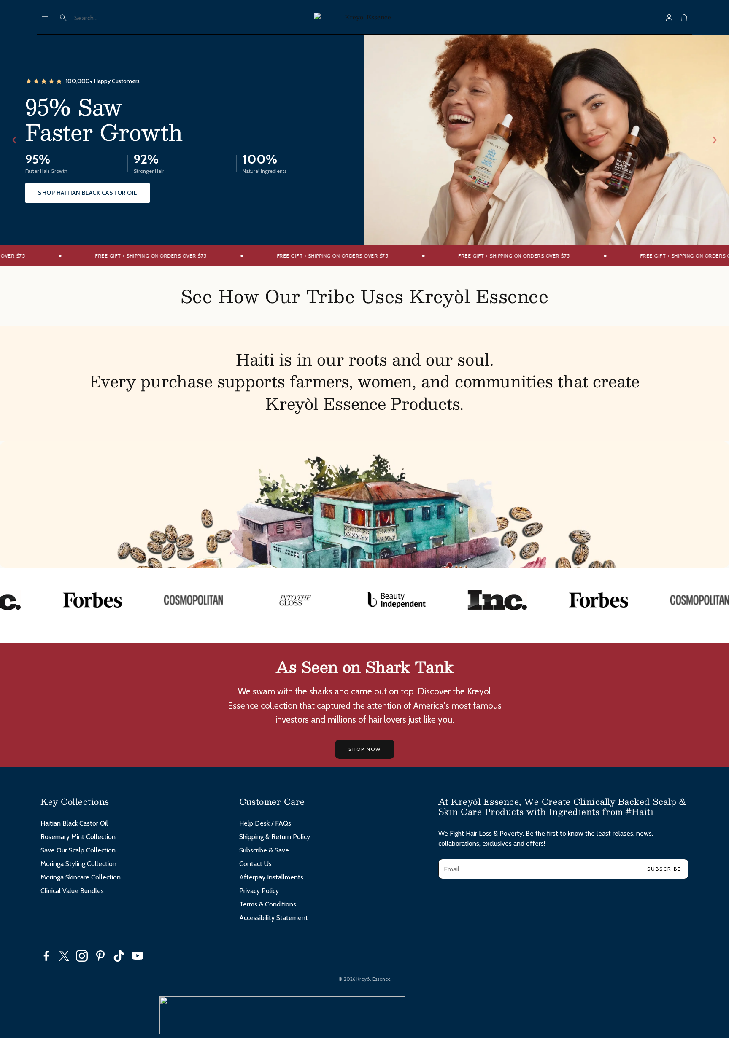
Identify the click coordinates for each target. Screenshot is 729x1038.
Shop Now (364, 749)
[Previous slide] (14, 140)
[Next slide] (714, 140)
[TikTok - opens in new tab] (119, 956)
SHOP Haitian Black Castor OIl (87, 192)
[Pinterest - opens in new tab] (100, 956)
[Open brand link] (63, 599)
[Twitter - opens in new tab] (64, 956)
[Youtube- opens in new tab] (137, 956)
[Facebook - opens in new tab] (46, 956)
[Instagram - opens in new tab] (82, 956)
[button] (44, 17)
